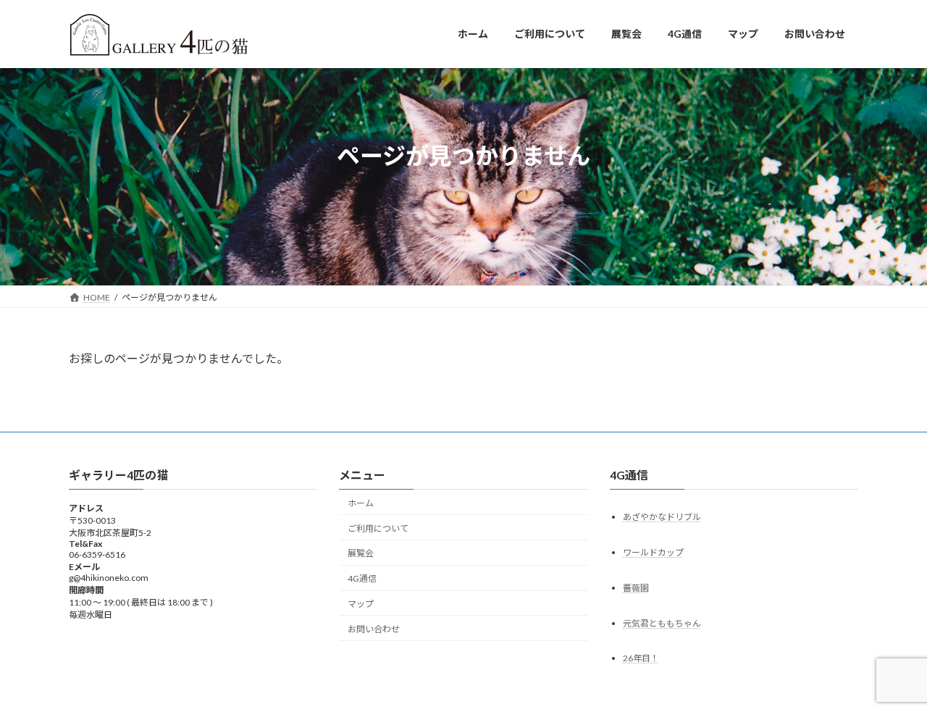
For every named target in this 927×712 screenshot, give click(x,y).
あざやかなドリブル (662, 516)
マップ (361, 603)
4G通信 (362, 578)
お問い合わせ (374, 629)
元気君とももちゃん (662, 622)
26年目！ (641, 658)
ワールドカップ (653, 551)
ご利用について (378, 527)
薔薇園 (636, 587)
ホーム (361, 503)
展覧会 (361, 553)
